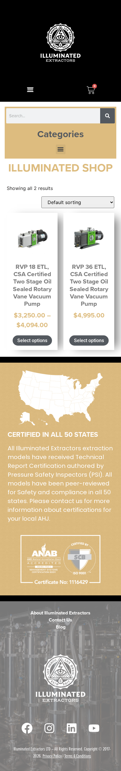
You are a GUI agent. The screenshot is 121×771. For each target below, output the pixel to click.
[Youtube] (94, 728)
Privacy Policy (52, 756)
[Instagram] (49, 728)
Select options (32, 340)
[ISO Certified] (60, 397)
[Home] (60, 43)
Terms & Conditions (77, 756)
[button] (30, 90)
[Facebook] (27, 728)
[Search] (107, 115)
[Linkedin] (71, 728)
